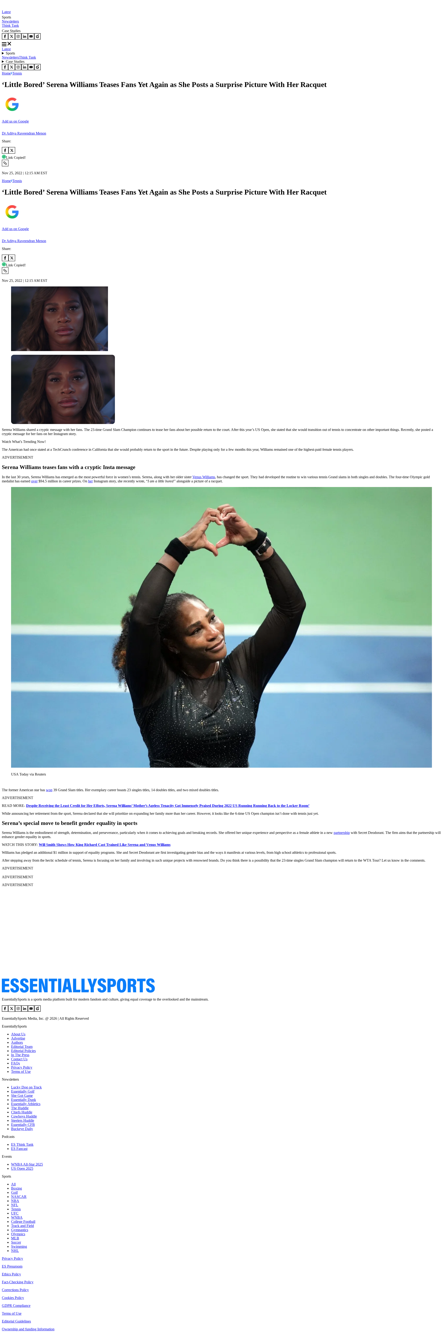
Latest (6, 12)
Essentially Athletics (25, 1104)
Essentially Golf (22, 1091)
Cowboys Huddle (24, 1116)
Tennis (17, 73)
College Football (23, 1222)
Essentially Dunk (23, 1100)
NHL (15, 1251)
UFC (14, 1213)
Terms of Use (21, 1071)
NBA (15, 1201)
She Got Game (22, 1095)
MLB (15, 1238)
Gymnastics (19, 1230)
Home (6, 73)
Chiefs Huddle (21, 1112)
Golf (14, 1192)
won (49, 790)
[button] (14, 782)
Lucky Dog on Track (26, 1087)
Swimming (19, 1246)
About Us (18, 1034)
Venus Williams (203, 477)
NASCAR (19, 1197)
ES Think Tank (22, 1144)
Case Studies (15, 61)
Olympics (18, 1234)
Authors (17, 1042)
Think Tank (10, 25)
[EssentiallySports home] (78, 991)
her (90, 481)
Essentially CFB (23, 1125)
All (13, 1184)
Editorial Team (22, 1047)
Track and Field (22, 1226)
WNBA (17, 1217)
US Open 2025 (22, 1168)
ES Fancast (19, 1149)
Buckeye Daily (22, 1129)
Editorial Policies (23, 1051)
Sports (10, 53)
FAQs (15, 1063)
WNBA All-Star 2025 (27, 1164)
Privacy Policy (21, 1067)
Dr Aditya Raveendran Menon (24, 133)
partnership (342, 833)
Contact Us (19, 1059)
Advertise (18, 1038)
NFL (14, 1205)
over (34, 481)
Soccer (16, 1242)
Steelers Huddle (22, 1120)
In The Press (20, 1055)
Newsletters (10, 21)
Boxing (16, 1188)
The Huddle (20, 1108)
